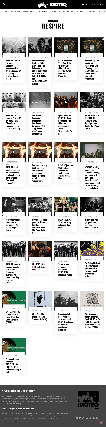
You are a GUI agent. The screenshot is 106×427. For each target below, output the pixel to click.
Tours (102, 11)
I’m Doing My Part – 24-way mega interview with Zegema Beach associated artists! (92, 269)
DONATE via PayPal (8, 408)
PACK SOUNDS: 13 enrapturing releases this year (64, 223)
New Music (15, 11)
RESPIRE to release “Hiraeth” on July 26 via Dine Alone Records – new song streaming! (13, 122)
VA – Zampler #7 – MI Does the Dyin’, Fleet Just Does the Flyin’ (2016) (13, 317)
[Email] (103, 4)
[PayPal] (100, 4)
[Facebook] (83, 4)
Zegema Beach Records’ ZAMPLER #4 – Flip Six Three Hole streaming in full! (13, 365)
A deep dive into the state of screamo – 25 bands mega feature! (13, 225)
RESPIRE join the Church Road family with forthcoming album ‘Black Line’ (65, 172)
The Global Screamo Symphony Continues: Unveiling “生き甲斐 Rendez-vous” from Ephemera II (39, 124)
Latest (4, 11)
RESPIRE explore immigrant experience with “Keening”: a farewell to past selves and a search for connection (92, 69)
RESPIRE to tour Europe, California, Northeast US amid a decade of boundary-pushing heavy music (13, 69)
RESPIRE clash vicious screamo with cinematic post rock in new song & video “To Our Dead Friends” (13, 175)
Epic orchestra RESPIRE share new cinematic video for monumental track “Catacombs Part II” (65, 124)
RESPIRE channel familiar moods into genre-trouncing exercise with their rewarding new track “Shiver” (13, 273)
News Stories (29, 11)
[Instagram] (88, 4)
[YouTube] (91, 4)
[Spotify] (97, 4)
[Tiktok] (94, 4)
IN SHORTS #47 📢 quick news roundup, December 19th (91, 223)
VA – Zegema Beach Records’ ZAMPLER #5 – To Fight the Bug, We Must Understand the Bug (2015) (92, 320)
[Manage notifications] (101, 422)
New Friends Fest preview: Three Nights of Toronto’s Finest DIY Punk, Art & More (39, 226)
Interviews (43, 11)
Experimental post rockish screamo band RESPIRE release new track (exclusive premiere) (65, 321)
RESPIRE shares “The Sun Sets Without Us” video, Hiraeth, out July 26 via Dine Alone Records (65, 68)
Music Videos (77, 11)
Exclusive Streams (60, 11)
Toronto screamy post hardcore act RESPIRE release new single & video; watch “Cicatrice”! (39, 173)
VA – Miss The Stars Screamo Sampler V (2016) (39, 316)
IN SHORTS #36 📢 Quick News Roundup (39, 267)
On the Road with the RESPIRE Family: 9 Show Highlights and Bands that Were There (92, 122)
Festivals (53, 16)
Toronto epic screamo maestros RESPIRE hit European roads (65, 269)
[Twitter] (86, 4)
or (16, 408)
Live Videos (91, 11)
